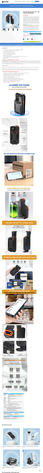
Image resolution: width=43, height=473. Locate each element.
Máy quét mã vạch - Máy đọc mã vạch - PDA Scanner (32, 35)
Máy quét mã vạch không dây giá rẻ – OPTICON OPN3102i (30, 467)
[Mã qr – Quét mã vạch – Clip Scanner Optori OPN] (10, 19)
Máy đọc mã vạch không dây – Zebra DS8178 (8, 467)
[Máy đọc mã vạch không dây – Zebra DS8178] (11, 458)
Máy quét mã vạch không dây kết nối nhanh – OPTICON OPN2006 (11, 446)
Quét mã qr (21, 49)
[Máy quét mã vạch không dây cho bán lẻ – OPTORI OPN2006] (31, 436)
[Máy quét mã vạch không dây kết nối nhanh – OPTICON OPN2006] (11, 436)
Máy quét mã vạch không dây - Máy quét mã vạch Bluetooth (32, 35)
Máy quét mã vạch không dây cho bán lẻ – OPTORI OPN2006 (30, 446)
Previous (2, 19)
